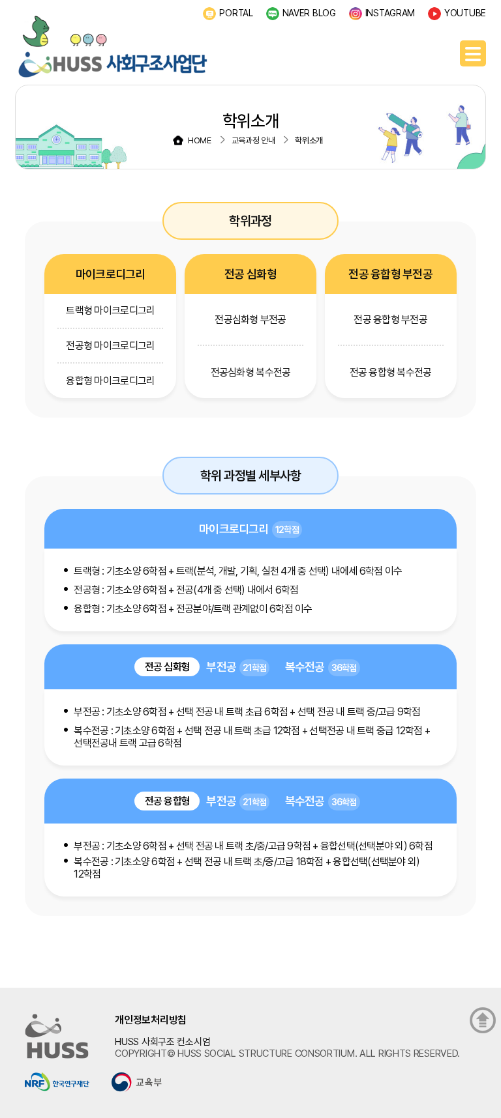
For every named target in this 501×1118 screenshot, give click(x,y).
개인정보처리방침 (151, 1020)
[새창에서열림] (57, 1081)
